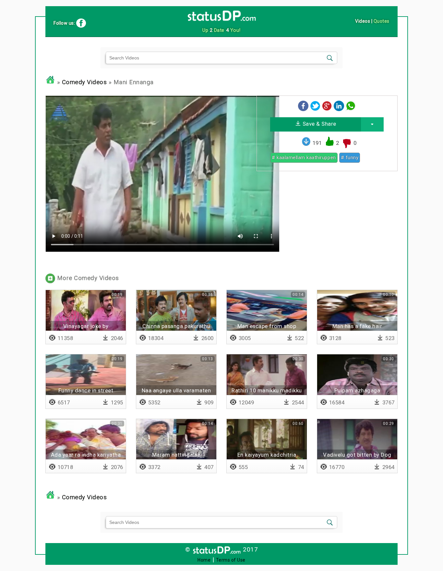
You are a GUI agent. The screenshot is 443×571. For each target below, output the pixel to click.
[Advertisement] (327, 221)
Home (204, 560)
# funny (350, 157)
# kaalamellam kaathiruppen (304, 157)
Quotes (381, 21)
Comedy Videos (84, 82)
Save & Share (318, 124)
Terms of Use (230, 560)
